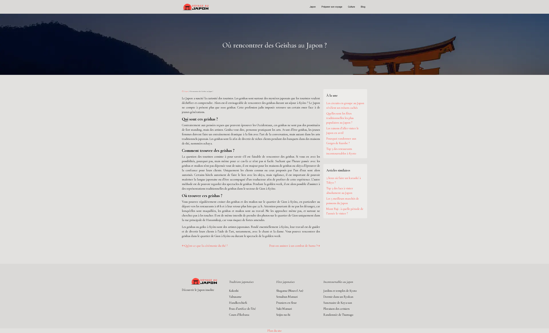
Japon (313, 6)
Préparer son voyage (331, 6)
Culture (351, 6)
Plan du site (274, 331)
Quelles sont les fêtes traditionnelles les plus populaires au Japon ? (340, 118)
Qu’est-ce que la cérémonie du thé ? (206, 246)
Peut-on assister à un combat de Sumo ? (293, 246)
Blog (363, 6)
